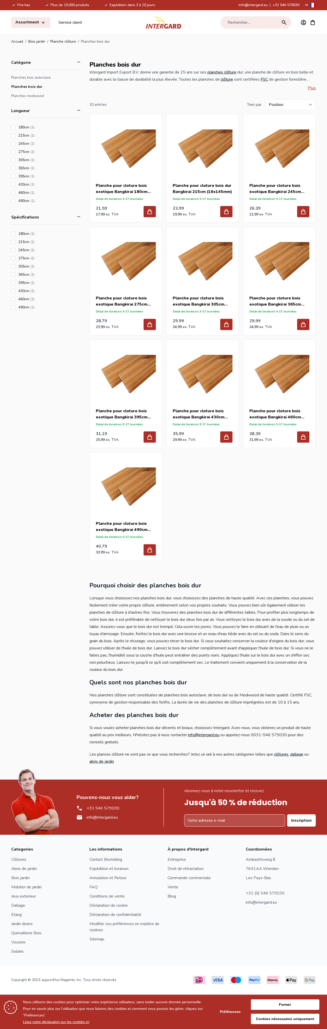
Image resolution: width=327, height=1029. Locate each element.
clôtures (281, 754)
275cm (40, 151)
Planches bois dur (26, 86)
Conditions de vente (107, 896)
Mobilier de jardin (26, 887)
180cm (40, 127)
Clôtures (18, 859)
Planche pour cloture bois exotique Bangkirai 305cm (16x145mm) (198, 301)
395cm (40, 176)
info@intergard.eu (253, 5)
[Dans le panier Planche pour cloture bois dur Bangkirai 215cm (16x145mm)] (226, 211)
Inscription (301, 820)
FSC (264, 79)
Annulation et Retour (107, 878)
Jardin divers (22, 924)
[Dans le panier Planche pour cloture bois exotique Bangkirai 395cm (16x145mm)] (150, 437)
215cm (40, 135)
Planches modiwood (27, 95)
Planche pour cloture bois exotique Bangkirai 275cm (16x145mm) (121, 301)
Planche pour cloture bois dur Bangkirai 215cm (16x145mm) (202, 189)
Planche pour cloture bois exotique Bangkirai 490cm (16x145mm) (121, 527)
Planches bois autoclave (31, 77)
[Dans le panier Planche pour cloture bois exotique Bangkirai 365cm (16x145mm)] (303, 324)
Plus (312, 88)
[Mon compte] (303, 22)
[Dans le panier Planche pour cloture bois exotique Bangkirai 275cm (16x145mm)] (150, 324)
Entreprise (177, 859)
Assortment (27, 22)
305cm (40, 160)
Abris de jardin (24, 868)
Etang (16, 914)
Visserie (18, 942)
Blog (172, 896)
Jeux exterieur (23, 896)
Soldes (17, 951)
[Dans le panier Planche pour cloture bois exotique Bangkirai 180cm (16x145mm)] (150, 211)
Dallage (18, 905)
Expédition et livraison (109, 868)
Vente (173, 887)
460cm (40, 192)
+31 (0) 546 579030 (265, 893)
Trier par (254, 104)
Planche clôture (63, 41)
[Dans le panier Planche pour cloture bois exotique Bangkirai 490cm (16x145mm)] (150, 549)
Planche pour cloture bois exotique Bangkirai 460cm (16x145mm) (275, 414)
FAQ (93, 887)
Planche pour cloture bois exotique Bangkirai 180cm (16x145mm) (121, 189)
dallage (296, 754)
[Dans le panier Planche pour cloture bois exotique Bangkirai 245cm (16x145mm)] (303, 211)
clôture (227, 79)
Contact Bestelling (105, 859)
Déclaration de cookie (108, 905)
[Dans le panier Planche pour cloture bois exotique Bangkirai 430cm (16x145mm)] (226, 437)
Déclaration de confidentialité (115, 914)
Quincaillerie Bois (26, 933)
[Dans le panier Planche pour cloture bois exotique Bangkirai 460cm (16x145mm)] (303, 437)
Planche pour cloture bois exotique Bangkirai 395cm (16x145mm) (121, 414)
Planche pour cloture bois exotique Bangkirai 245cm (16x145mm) (275, 189)
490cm (40, 200)
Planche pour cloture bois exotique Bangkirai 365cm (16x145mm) (275, 301)
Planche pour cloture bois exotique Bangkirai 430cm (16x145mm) (198, 414)
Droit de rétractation (186, 868)
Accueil (17, 41)
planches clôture (221, 72)
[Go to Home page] (163, 22)
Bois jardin (36, 41)
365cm (40, 168)
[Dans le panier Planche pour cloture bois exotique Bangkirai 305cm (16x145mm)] (226, 324)
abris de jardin (101, 761)
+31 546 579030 (286, 5)
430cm (40, 184)
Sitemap (96, 939)
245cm (40, 143)
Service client (70, 22)
